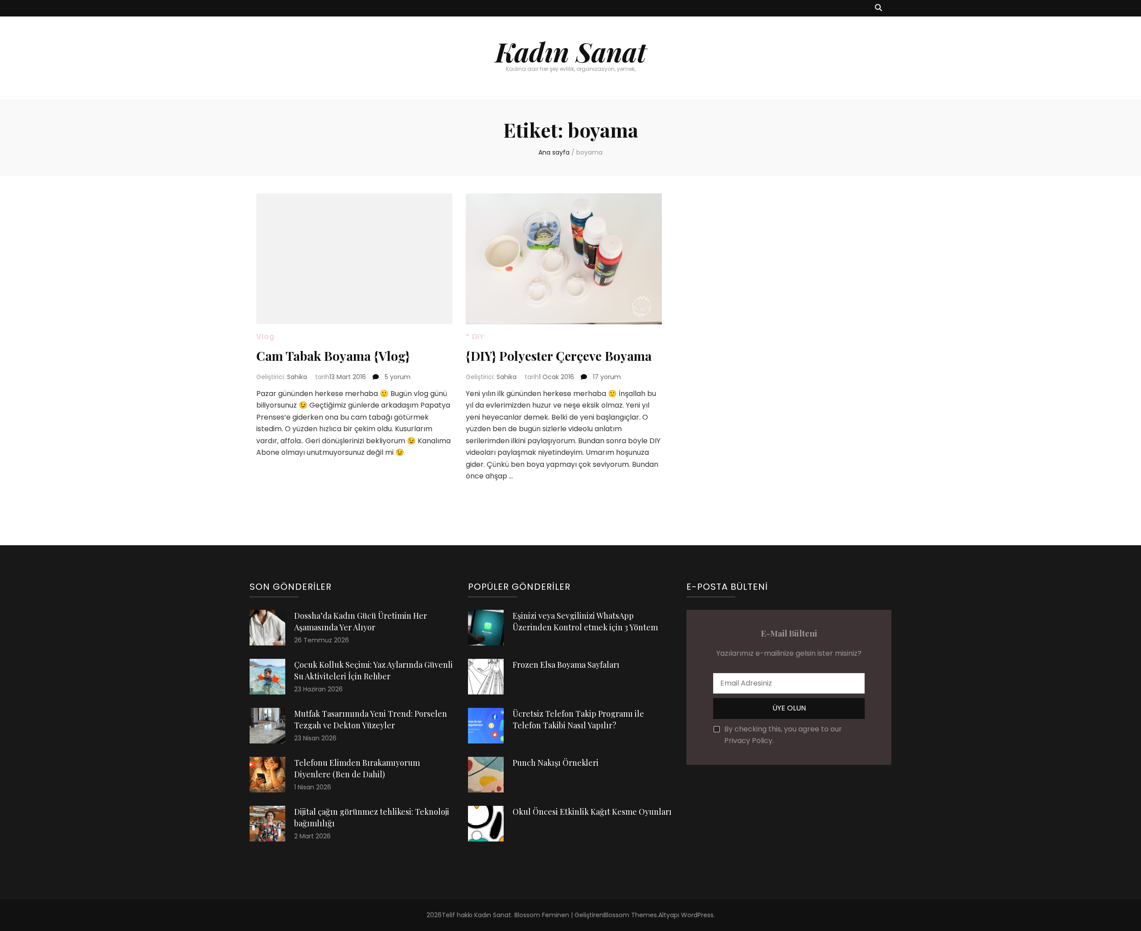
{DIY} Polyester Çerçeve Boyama (559, 355)
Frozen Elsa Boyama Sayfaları (566, 664)
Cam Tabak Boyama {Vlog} (333, 355)
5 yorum (396, 376)
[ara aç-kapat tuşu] (878, 8)
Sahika (297, 376)
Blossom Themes (630, 915)
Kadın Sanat (570, 51)
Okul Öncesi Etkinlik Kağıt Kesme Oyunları (592, 811)
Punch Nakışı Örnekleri (556, 762)
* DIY (475, 336)
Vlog (265, 336)
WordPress (697, 915)
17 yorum (606, 376)
